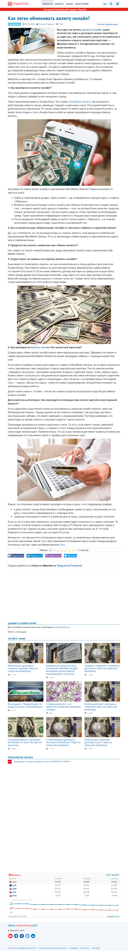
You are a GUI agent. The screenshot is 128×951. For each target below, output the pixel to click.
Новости (47, 3)
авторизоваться (62, 626)
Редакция (74, 948)
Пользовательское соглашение (53, 948)
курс (14, 233)
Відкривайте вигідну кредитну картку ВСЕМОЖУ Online (42, 761)
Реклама (96, 948)
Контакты (85, 948)
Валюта (59, 3)
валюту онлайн (92, 29)
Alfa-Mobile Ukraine (80, 101)
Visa (62, 544)
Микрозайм (82, 3)
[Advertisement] (64, 596)
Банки (69, 3)
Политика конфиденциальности (22, 948)
